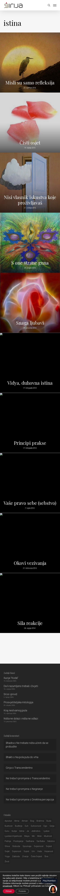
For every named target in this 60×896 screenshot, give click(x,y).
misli (39, 836)
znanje (25, 856)
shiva (7, 846)
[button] (54, 5)
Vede (39, 851)
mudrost (48, 836)
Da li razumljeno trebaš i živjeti (21, 686)
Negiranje (37, 788)
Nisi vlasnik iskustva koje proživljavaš (30, 199)
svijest (49, 846)
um (33, 851)
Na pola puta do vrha (26, 757)
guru (7, 831)
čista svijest (36, 856)
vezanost (48, 851)
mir (33, 836)
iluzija (14, 831)
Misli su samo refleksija (29, 82)
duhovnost (36, 826)
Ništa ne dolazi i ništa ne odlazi (21, 718)
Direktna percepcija (43, 799)
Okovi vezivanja (30, 563)
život (7, 861)
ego (45, 826)
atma (16, 821)
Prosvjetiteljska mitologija (18, 702)
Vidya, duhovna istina (30, 383)
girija (52, 826)
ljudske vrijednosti (13, 836)
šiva (46, 856)
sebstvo (51, 841)
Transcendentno (23, 767)
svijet (7, 851)
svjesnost (16, 851)
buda (48, 821)
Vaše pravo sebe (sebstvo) (30, 503)
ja (28, 831)
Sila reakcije (30, 623)
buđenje (18, 826)
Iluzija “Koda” (11, 677)
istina (21, 831)
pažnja (8, 841)
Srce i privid (10, 694)
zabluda (16, 856)
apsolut (8, 821)
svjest (26, 851)
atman (25, 821)
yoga (7, 856)
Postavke (22, 891)
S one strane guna (30, 262)
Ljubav (47, 831)
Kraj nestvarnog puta (15, 710)
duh (26, 826)
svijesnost (38, 846)
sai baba (41, 841)
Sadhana (30, 841)
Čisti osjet (30, 142)
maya (26, 836)
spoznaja (27, 846)
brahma (40, 821)
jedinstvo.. (36, 831)
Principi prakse (30, 443)
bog (32, 821)
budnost (9, 826)
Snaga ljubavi (30, 323)
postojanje (18, 841)
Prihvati (9, 891)
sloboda (16, 846)
